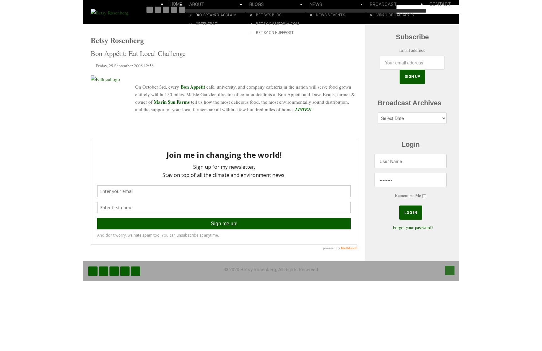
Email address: (412, 50)
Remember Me (408, 195)
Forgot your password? (413, 227)
